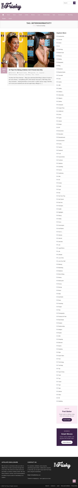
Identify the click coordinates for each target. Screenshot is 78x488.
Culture (60, 121)
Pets (59, 310)
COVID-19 (60, 111)
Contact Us (53, 485)
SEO (59, 336)
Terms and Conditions (65, 485)
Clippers (60, 98)
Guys (59, 189)
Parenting (70, 14)
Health (20, 14)
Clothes (60, 101)
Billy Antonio (13, 72)
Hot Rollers (61, 228)
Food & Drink (61, 156)
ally (34, 72)
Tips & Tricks (61, 371)
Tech (59, 358)
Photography (61, 313)
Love (39, 14)
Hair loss (60, 202)
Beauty (60, 55)
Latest (58, 485)
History (60, 215)
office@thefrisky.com (35, 475)
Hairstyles (60, 205)
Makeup (60, 264)
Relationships (46, 14)
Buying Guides (61, 72)
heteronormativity (13, 74)
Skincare (60, 342)
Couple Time (61, 108)
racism (37, 74)
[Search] (74, 3)
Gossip (60, 183)
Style (54, 14)
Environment (61, 140)
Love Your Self (61, 261)
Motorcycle (61, 280)
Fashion (60, 147)
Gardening (60, 173)
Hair (59, 192)
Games (60, 169)
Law (59, 244)
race (33, 74)
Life (59, 251)
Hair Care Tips (61, 196)
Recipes (60, 323)
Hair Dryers (61, 199)
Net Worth (60, 297)
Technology (61, 362)
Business (60, 68)
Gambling (60, 166)
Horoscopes (61, 225)
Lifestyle (60, 254)
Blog (59, 65)
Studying (60, 349)
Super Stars (61, 355)
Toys (59, 378)
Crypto (59, 117)
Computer (60, 104)
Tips (59, 368)
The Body (60, 365)
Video (59, 394)
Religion (60, 329)
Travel (10, 18)
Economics (61, 130)
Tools (59, 375)
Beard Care (61, 52)
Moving (60, 287)
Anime (59, 42)
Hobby (59, 218)
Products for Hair (62, 316)
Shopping (60, 339)
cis (37, 72)
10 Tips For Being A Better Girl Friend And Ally (26, 70)
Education (60, 134)
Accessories (61, 36)
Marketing (60, 267)
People (60, 306)
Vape (59, 388)
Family (59, 143)
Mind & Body (61, 274)
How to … (60, 231)
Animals (60, 39)
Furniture (60, 160)
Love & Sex (61, 257)
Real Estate (61, 319)
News (14, 14)
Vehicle (60, 391)
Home (8, 14)
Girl (59, 179)
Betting (60, 59)
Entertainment (61, 14)
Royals (4, 18)
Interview (60, 241)
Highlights (60, 212)
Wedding (60, 401)
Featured (60, 150)
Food (59, 153)
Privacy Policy (74, 485)
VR (59, 398)
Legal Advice (61, 248)
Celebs (26, 14)
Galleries (60, 163)
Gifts (59, 176)
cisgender (41, 72)
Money (60, 277)
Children (60, 91)
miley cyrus (21, 74)
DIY (59, 127)
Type (59, 384)
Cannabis (60, 75)
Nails (59, 293)
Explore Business (67, 442)
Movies (33, 14)
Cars (59, 78)
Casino (60, 82)
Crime (59, 114)
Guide (59, 186)
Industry (60, 235)
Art (59, 46)
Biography (60, 62)
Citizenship (61, 95)
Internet (60, 238)
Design (60, 124)
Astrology (60, 49)
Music (59, 290)
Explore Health (66, 419)
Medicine (60, 270)
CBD (59, 85)
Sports (59, 345)
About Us (47, 485)
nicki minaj (28, 74)
